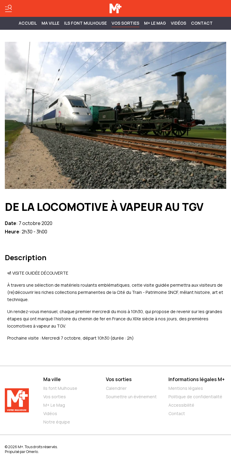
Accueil (28, 23)
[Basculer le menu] (8, 8)
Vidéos (178, 23)
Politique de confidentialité (195, 396)
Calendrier (116, 388)
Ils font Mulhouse (60, 388)
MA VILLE (50, 23)
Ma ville (52, 379)
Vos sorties (125, 23)
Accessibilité (181, 405)
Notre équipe (56, 422)
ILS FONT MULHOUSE (85, 23)
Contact (202, 23)
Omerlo (32, 451)
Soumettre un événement (131, 396)
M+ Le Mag (155, 23)
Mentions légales (185, 388)
